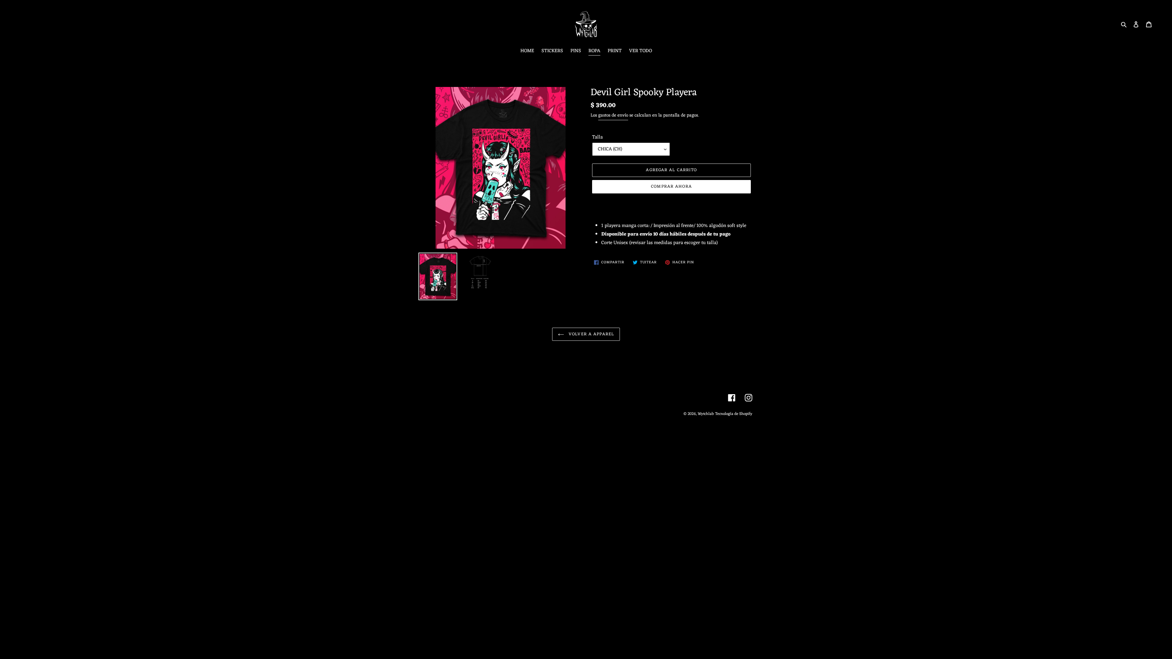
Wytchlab (706, 413)
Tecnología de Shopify (733, 413)
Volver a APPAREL (590, 334)
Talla (597, 137)
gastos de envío (613, 115)
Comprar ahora (671, 186)
